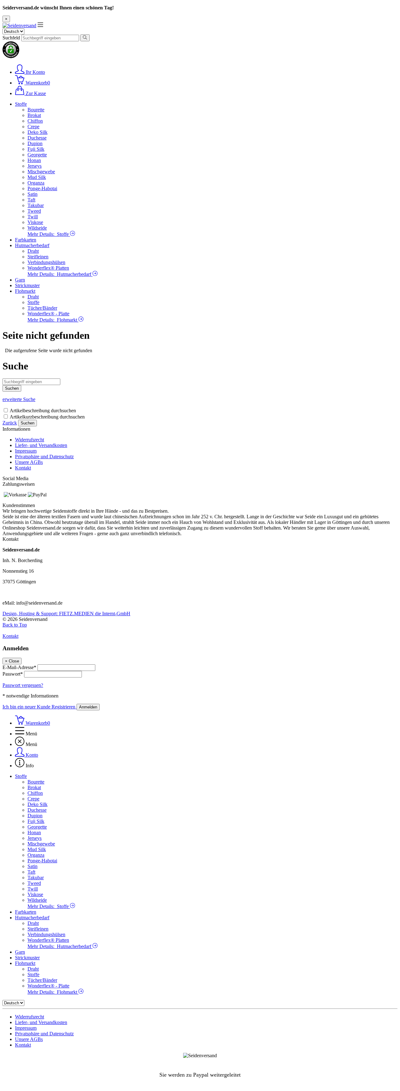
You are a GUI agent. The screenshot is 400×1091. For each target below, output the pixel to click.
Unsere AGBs (29, 462)
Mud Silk (37, 177)
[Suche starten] (85, 37)
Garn (20, 279)
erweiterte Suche (18, 399)
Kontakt (23, 467)
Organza (36, 182)
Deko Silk (38, 132)
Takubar (36, 205)
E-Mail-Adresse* (19, 667)
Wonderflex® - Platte (48, 313)
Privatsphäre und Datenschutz (44, 456)
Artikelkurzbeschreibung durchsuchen (47, 416)
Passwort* (12, 674)
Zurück (9, 422)
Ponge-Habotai (42, 188)
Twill (33, 216)
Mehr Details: (48, 234)
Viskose (35, 222)
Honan (34, 160)
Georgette (37, 154)
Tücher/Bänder (42, 308)
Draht (33, 251)
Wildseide (37, 228)
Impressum (26, 451)
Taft (31, 199)
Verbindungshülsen (46, 262)
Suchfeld (11, 37)
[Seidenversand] (19, 25)
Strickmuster (27, 285)
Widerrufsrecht (29, 439)
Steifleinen (38, 256)
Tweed (34, 211)
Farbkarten (25, 239)
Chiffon (35, 121)
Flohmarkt (25, 291)
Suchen (27, 423)
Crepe (33, 126)
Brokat (34, 115)
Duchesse (37, 137)
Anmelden (88, 707)
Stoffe (21, 104)
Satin (33, 194)
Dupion (35, 143)
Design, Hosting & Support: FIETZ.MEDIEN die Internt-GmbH (66, 613)
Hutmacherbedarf (32, 245)
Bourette (36, 109)
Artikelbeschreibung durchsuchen (43, 410)
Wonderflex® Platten (48, 268)
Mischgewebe (41, 171)
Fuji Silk (36, 149)
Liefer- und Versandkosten (41, 445)
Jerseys (35, 166)
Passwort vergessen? (22, 685)
